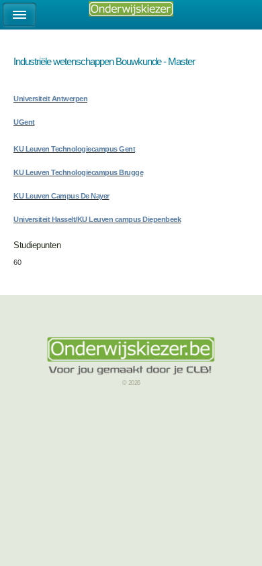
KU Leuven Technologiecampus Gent (74, 149)
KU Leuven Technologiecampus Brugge (78, 172)
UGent (24, 122)
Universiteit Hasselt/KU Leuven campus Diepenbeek (97, 219)
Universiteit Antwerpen (50, 99)
